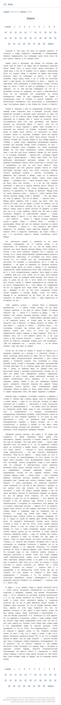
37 (34, 44)
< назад (8, 27)
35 (24, 44)
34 (19, 44)
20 (55, 32)
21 (6, 38)
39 (44, 44)
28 (40, 38)
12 (16, 32)
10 (6, 32)
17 (40, 32)
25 (26, 38)
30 (50, 38)
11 (11, 32)
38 (39, 44)
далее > (51, 44)
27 (35, 38)
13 (21, 32)
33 (14, 44)
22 (11, 38)
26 (30, 38)
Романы (23, 12)
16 (35, 32)
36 (29, 44)
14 (26, 32)
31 (55, 38)
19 (50, 32)
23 (16, 38)
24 (21, 38)
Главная (6, 12)
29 (45, 38)
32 (9, 44)
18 (45, 32)
